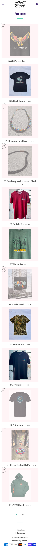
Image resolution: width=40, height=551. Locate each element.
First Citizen (23, 538)
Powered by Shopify (20, 540)
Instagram (21, 533)
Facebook (21, 530)
